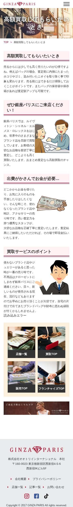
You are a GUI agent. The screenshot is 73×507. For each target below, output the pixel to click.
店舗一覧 (17, 487)
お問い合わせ (55, 487)
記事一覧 (35, 487)
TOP (6, 42)
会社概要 (20, 479)
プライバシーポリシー (47, 479)
